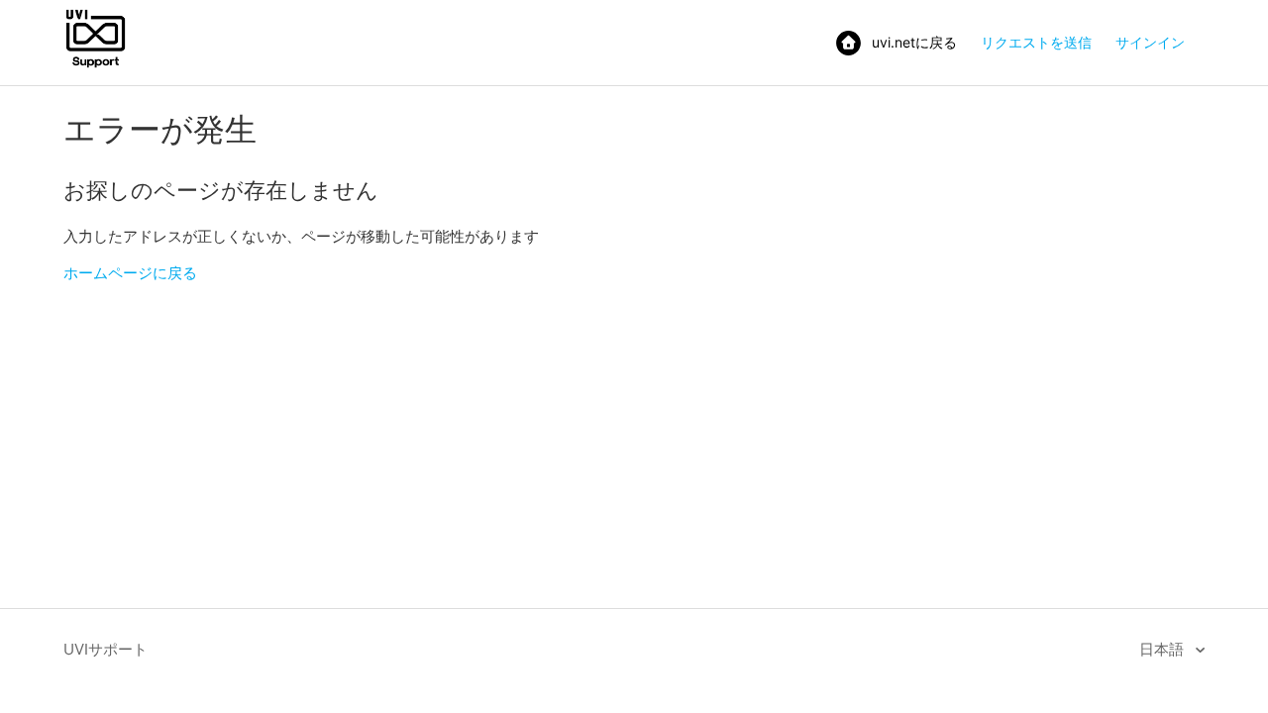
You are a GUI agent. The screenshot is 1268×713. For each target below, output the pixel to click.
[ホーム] (95, 65)
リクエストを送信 (1036, 42)
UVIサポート (105, 649)
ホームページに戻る (130, 272)
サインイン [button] (1150, 42)
